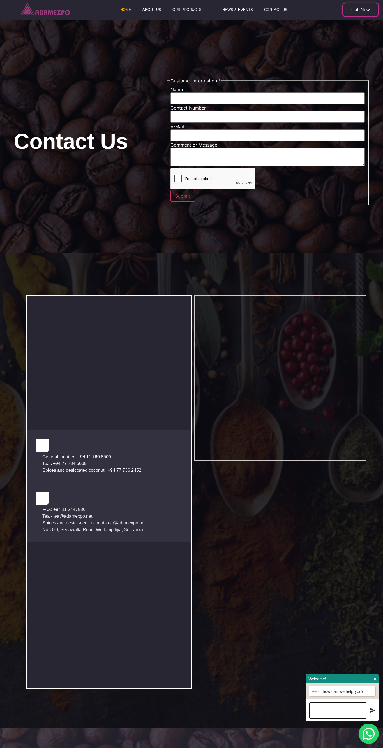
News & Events (237, 10)
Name (176, 89)
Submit (182, 196)
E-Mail (177, 126)
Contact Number (188, 108)
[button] (360, 10)
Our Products (187, 10)
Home (125, 10)
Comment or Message (193, 145)
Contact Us (275, 10)
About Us (151, 10)
